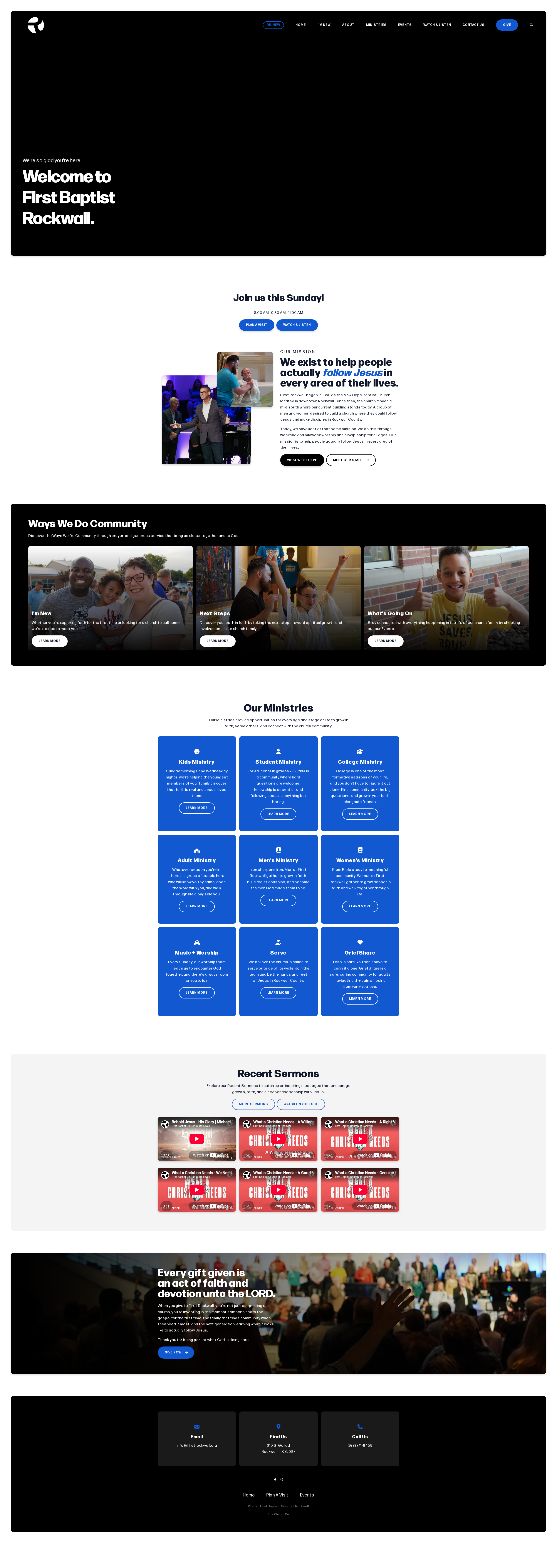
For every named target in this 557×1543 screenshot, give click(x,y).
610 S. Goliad (278, 1448)
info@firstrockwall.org (196, 1445)
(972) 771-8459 (360, 1445)
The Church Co (278, 1514)
